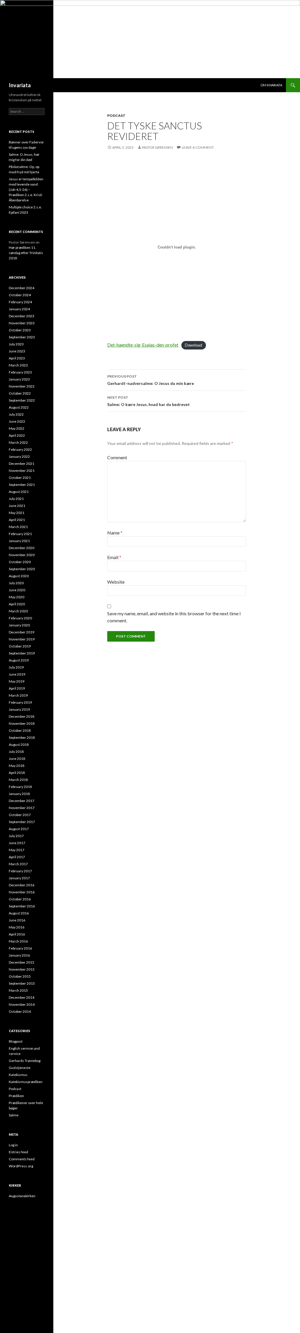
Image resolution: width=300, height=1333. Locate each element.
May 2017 (16, 850)
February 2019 (20, 702)
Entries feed (18, 1152)
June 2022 (17, 421)
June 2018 (17, 758)
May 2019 (16, 681)
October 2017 (20, 815)
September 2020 (22, 569)
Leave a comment (198, 147)
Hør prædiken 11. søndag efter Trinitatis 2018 (26, 252)
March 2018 (18, 779)
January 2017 (19, 878)
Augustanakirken (22, 1196)
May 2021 (16, 512)
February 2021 (20, 534)
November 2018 (22, 723)
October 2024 (20, 295)
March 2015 (18, 990)
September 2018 (22, 737)
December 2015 (21, 962)
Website (116, 582)
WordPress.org (21, 1166)
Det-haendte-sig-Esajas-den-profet (142, 344)
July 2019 (16, 667)
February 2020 (20, 618)
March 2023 (18, 365)
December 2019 (21, 632)
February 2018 (20, 786)
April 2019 (17, 688)
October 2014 (20, 1011)
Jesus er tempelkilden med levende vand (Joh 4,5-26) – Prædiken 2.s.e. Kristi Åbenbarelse (26, 189)
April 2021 (17, 520)
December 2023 (21, 316)
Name (114, 532)
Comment (117, 457)
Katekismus (18, 1074)
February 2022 (20, 449)
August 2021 (19, 491)
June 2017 (17, 843)
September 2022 (22, 400)
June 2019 (17, 674)
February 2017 (20, 871)
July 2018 (16, 751)
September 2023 (22, 337)
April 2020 (17, 604)
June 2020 (17, 590)
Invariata (20, 85)
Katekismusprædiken (25, 1082)
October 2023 (20, 330)
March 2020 (18, 611)
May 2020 (16, 597)
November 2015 (22, 969)
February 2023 (20, 372)
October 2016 (20, 899)
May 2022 (16, 428)
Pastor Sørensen (157, 147)
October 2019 (20, 646)
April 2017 (17, 857)
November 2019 (22, 639)
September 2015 (22, 983)
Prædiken (16, 1096)
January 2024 (19, 309)
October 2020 (20, 562)
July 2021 (16, 498)
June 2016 (17, 920)
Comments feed (22, 1159)
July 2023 (16, 344)
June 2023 (17, 351)
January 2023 (19, 379)
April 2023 (17, 358)
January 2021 (19, 541)
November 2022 (22, 386)
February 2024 (20, 302)
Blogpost (16, 1041)
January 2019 (19, 709)
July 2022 (16, 414)
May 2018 (16, 765)
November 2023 (22, 323)
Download (193, 345)
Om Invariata (271, 85)
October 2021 (20, 477)
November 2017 (22, 808)
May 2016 (16, 927)
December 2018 (21, 716)
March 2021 (18, 527)
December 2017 (21, 801)
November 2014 (22, 1004)
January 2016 (19, 955)
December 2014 (21, 997)
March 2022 (18, 442)
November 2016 (22, 892)
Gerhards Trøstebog (24, 1060)
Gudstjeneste (19, 1067)
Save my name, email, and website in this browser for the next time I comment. (174, 617)
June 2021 (17, 505)
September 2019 (22, 653)
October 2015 (20, 976)
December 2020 (21, 548)
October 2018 (20, 730)
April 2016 (17, 934)
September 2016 (22, 906)
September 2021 (22, 484)
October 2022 (20, 393)
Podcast (116, 115)
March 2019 (18, 695)
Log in (13, 1145)
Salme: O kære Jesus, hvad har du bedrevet (148, 401)
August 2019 (19, 660)
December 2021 (21, 463)
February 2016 (20, 948)
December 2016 (21, 885)
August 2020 (19, 576)
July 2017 (16, 836)
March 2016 (18, 941)
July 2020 (16, 583)
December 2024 (21, 288)
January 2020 (19, 625)
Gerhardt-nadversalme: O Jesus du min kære (150, 380)
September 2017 (22, 822)
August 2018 (19, 744)
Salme (13, 1115)
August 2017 (19, 829)
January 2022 (19, 456)
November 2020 (22, 555)
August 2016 (19, 913)
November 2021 (22, 470)
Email (114, 557)
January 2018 (19, 793)
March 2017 (18, 864)
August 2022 (19, 407)
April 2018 (17, 772)
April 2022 (17, 435)
